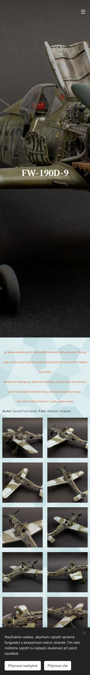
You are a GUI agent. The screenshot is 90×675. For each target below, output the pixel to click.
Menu (83, 11)
